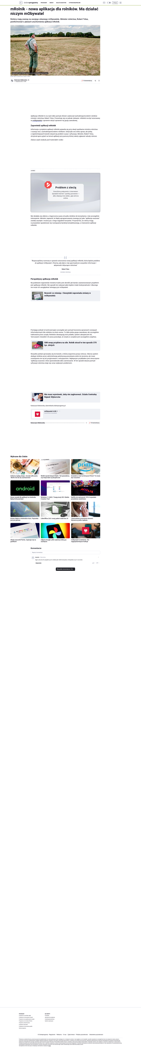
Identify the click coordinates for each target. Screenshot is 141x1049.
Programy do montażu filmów (25, 1021)
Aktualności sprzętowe (50, 1017)
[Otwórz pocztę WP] (104, 2)
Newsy (52, 2)
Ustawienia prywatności (96, 1034)
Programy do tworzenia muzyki (26, 1017)
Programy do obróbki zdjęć (25, 1015)
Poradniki (47, 1015)
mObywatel (37, 120)
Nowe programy (22, 1028)
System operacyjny (49, 1021)
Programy (44, 2)
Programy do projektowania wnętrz (26, 1019)
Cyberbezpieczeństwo (49, 1019)
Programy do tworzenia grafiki (25, 1026)
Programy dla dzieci (23, 1024)
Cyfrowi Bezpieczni (74, 2)
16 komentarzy (87, 80)
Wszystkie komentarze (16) (65, 569)
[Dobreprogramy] (32, 3)
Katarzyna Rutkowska (20, 80)
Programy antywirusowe (24, 1022)
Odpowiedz (38, 563)
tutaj (50, 1045)
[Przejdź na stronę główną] (21, 4)
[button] (109, 3)
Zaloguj (115, 2)
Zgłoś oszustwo (61, 2)
